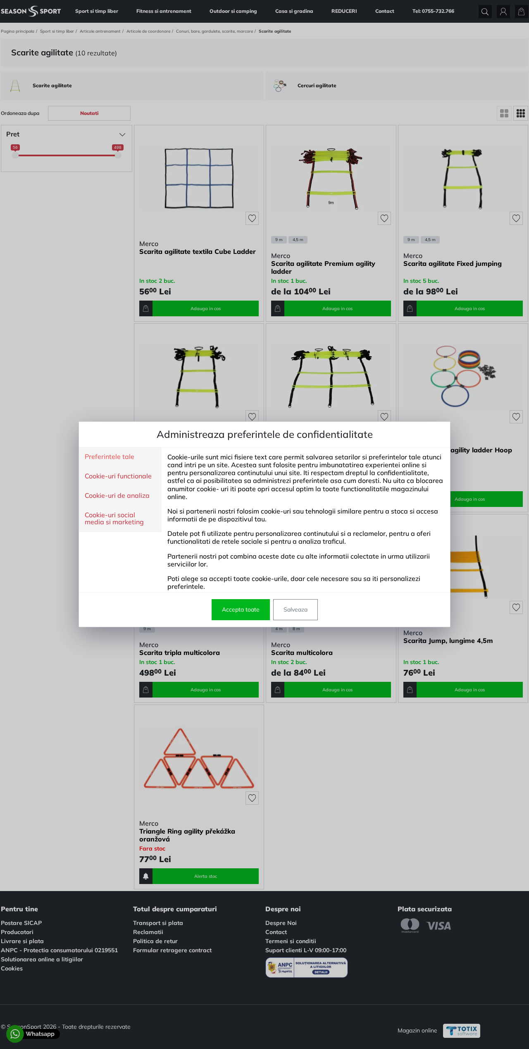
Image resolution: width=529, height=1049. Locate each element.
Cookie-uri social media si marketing (114, 518)
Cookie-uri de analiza (117, 495)
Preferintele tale (109, 457)
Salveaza (295, 609)
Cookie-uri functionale (118, 476)
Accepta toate (241, 609)
